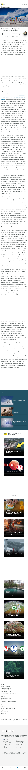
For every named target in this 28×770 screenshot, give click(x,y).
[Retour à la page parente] (5, 6)
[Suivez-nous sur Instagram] (6, 731)
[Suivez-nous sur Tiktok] (12, 731)
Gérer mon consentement (7, 695)
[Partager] (2, 34)
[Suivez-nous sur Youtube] (9, 731)
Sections (23, 7)
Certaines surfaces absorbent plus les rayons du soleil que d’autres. (13, 97)
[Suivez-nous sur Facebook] (3, 731)
